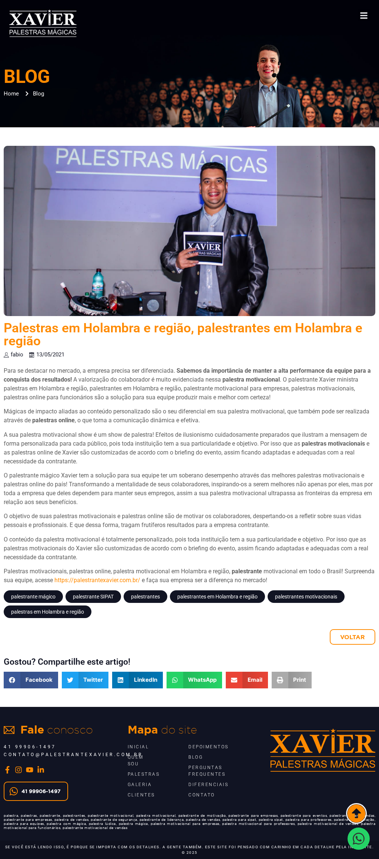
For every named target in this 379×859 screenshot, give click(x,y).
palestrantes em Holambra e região (217, 597)
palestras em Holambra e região (47, 612)
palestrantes (145, 597)
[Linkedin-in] (40, 770)
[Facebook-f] (7, 770)
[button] (364, 15)
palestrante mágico (33, 597)
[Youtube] (29, 770)
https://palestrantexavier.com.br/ (97, 580)
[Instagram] (18, 770)
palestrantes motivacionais (306, 597)
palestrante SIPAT (93, 597)
